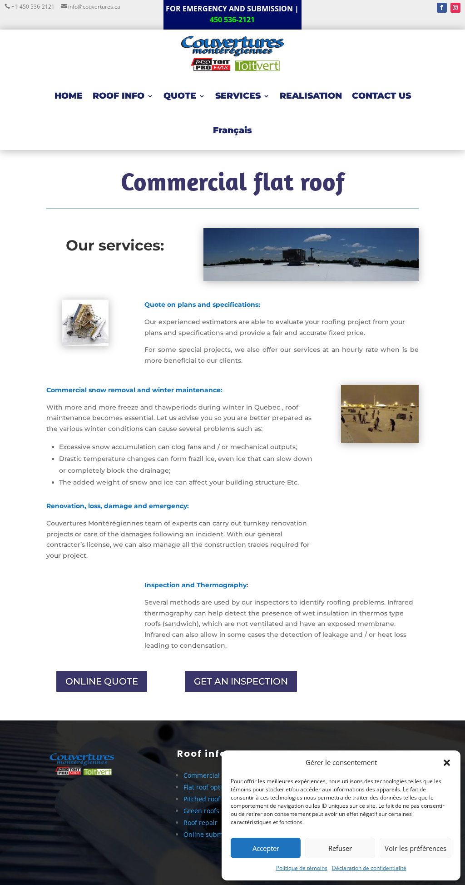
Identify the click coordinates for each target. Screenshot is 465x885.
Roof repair (200, 822)
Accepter (265, 848)
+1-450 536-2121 (33, 6)
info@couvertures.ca (93, 6)
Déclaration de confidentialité (369, 868)
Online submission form (220, 834)
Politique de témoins (301, 868)
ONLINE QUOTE (101, 681)
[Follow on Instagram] (455, 8)
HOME (68, 95)
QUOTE (179, 95)
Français (232, 130)
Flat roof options (208, 787)
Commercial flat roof (214, 775)
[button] (446, 762)
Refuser (340, 848)
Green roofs (201, 810)
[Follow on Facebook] (442, 8)
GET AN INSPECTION (241, 681)
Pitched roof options (214, 799)
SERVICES (238, 95)
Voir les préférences (415, 848)
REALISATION (311, 95)
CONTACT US (381, 95)
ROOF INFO (118, 95)
